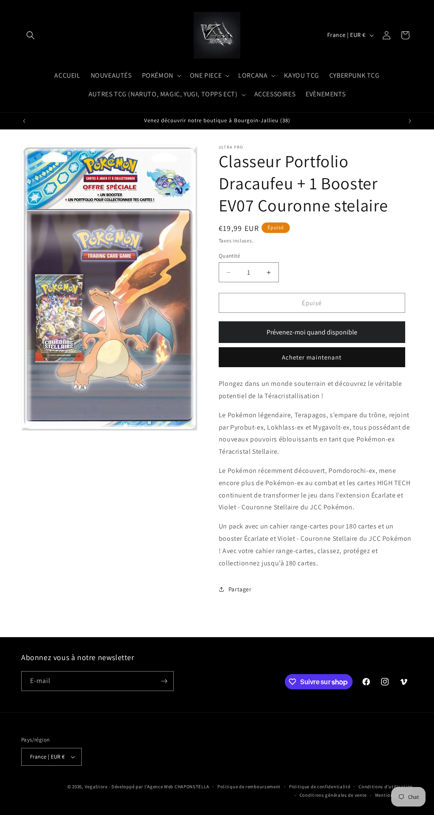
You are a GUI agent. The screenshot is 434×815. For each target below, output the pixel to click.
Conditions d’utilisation (386, 787)
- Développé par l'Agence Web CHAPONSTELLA (159, 787)
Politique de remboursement (249, 787)
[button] (30, 35)
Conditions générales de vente (333, 795)
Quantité (229, 255)
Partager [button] (240, 589)
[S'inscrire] (164, 681)
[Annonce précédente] (24, 121)
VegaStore (96, 787)
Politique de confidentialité (320, 787)
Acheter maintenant (312, 357)
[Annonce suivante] (410, 121)
